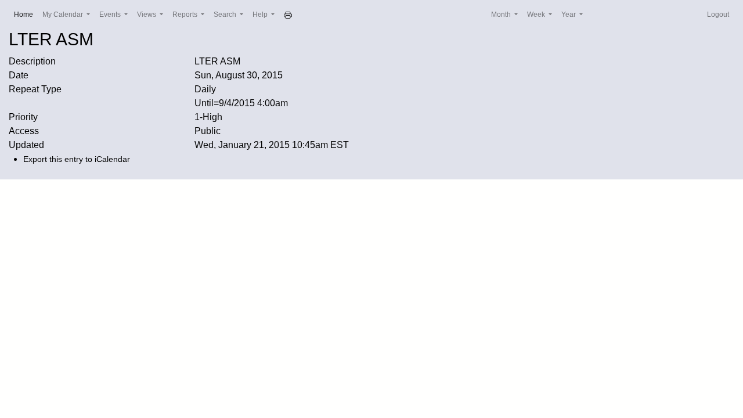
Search (226, 14)
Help (261, 14)
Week (537, 14)
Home (26, 14)
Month (502, 14)
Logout (718, 14)
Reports (185, 14)
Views (147, 14)
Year (569, 14)
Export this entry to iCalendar (76, 159)
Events (110, 14)
